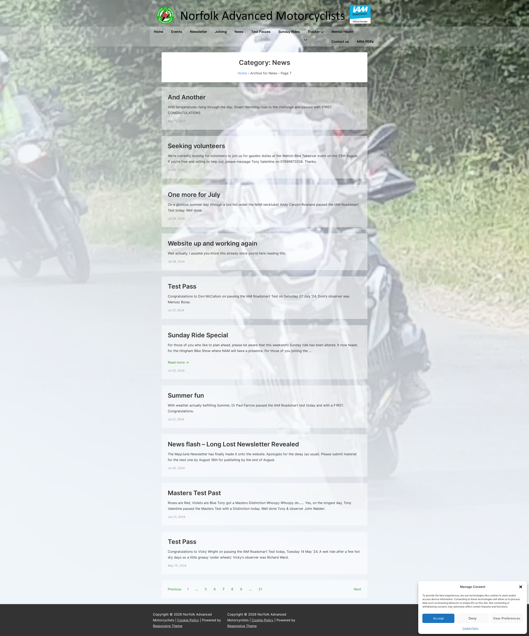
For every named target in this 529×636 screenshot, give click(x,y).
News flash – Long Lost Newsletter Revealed (233, 444)
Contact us (340, 41)
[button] (521, 587)
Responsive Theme (167, 626)
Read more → (178, 362)
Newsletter (198, 32)
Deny (473, 618)
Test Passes (260, 32)
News (239, 32)
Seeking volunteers (196, 146)
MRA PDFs (365, 41)
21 (260, 589)
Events (176, 32)
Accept (438, 618)
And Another (187, 97)
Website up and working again (212, 243)
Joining (221, 32)
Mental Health (342, 32)
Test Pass (182, 286)
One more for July (194, 194)
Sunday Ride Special (198, 335)
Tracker (314, 32)
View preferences (506, 618)
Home (158, 32)
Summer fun (186, 395)
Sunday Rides (289, 32)
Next (357, 589)
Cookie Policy (470, 628)
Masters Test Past (194, 493)
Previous (174, 589)
